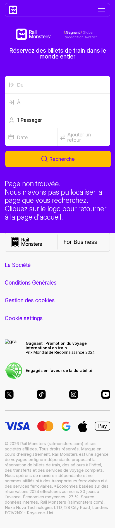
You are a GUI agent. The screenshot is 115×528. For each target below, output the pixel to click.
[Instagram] (73, 394)
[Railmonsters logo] (16, 10)
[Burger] (102, 10)
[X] (9, 394)
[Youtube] (105, 394)
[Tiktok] (41, 394)
